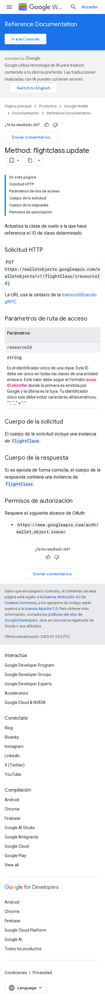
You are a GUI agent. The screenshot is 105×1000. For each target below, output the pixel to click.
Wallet (58, 7)
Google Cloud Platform (25, 930)
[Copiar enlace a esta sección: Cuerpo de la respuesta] (74, 458)
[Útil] (46, 125)
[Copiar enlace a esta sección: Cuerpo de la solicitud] (69, 422)
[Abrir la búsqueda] (73, 6)
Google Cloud (17, 846)
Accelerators (16, 693)
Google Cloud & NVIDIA (25, 702)
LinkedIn (12, 755)
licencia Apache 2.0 (41, 608)
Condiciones (16, 972)
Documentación (25, 113)
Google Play (15, 855)
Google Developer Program (29, 665)
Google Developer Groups (28, 674)
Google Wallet (76, 106)
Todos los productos (23, 948)
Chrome (12, 809)
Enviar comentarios (31, 137)
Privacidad (42, 972)
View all (12, 865)
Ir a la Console (25, 39)
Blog (9, 727)
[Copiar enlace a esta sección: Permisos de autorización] (78, 501)
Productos (48, 106)
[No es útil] (55, 125)
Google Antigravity (21, 837)
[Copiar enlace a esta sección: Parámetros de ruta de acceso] (93, 319)
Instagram (14, 746)
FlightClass (25, 441)
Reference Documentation (41, 24)
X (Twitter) (14, 765)
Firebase (12, 818)
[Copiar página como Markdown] (30, 160)
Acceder (90, 7)
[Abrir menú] (9, 7)
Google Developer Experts (28, 684)
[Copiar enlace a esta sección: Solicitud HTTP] (49, 250)
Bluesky (12, 737)
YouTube (13, 774)
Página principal (18, 106)
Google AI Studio (20, 827)
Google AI (13, 939)
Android (12, 799)
